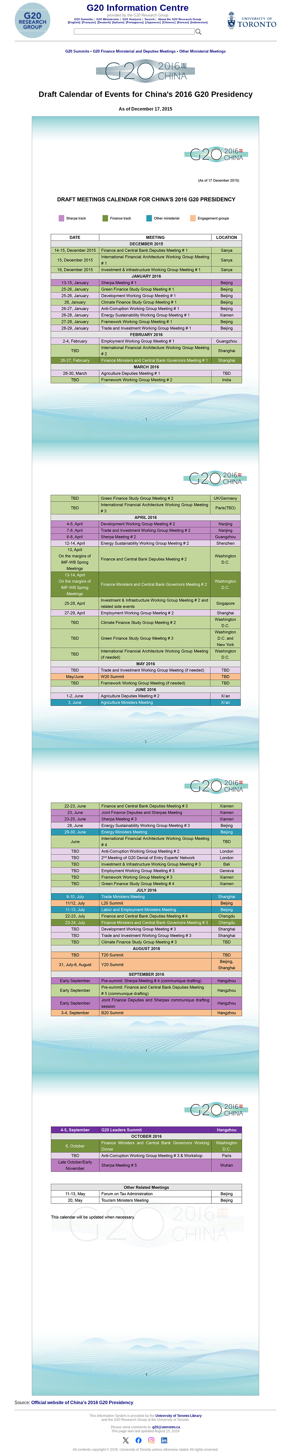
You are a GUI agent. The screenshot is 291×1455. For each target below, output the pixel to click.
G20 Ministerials (107, 19)
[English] (74, 22)
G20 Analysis (131, 19)
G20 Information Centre (138, 8)
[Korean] (183, 22)
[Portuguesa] (135, 22)
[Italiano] (118, 22)
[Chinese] (168, 22)
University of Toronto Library (178, 1416)
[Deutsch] (104, 22)
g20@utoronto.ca (166, 1427)
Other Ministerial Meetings (202, 51)
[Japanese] (153, 22)
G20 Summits (83, 19)
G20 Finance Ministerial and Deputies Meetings (134, 51)
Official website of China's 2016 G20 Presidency (82, 1402)
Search (150, 19)
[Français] (89, 22)
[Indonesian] (198, 22)
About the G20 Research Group (179, 19)
